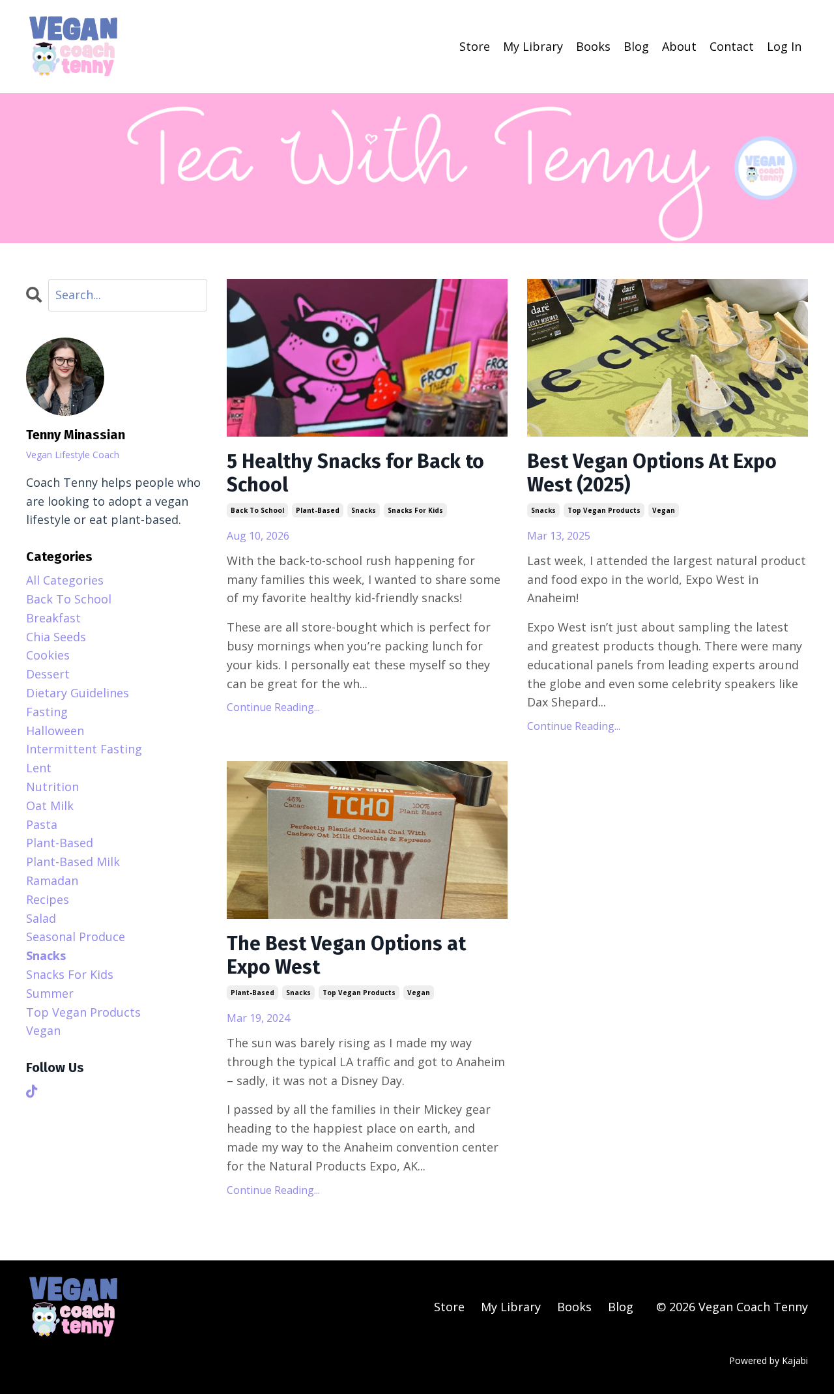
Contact (732, 46)
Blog (636, 46)
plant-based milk (73, 861)
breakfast (53, 618)
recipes (47, 899)
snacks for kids (415, 510)
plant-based (317, 510)
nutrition (52, 786)
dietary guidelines (77, 693)
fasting (47, 711)
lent (38, 768)
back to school (257, 510)
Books (593, 46)
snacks (363, 510)
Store (474, 46)
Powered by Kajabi (768, 1360)
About (679, 46)
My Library (533, 46)
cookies (48, 655)
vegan (663, 510)
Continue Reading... (273, 707)
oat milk (50, 805)
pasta (41, 824)
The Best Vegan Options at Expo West (346, 955)
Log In (784, 46)
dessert (48, 674)
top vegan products (604, 510)
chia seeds (56, 637)
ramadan (52, 880)
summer (50, 993)
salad (41, 918)
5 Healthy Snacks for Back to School (355, 473)
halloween (55, 730)
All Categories (65, 580)
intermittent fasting (84, 749)
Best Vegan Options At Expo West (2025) (652, 473)
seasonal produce (75, 936)
